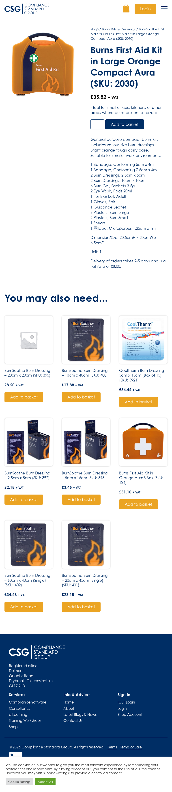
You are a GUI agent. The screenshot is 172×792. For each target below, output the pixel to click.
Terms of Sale (131, 747)
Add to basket (124, 124)
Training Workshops (25, 720)
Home (68, 702)
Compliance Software (27, 702)
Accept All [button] (45, 782)
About (68, 708)
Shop (94, 29)
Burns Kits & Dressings (118, 29)
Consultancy (20, 708)
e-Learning (18, 714)
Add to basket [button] (24, 397)
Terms (112, 747)
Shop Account (130, 714)
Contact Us (72, 720)
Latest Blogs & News (80, 714)
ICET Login (126, 702)
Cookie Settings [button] (19, 782)
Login (145, 8)
